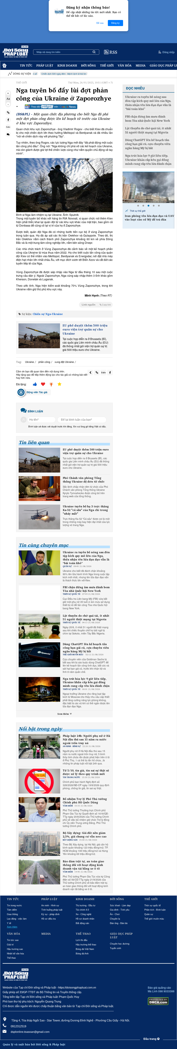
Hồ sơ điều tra (48, 918)
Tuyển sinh (115, 948)
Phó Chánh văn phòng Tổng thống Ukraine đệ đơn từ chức (84, 479)
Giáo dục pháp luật (121, 935)
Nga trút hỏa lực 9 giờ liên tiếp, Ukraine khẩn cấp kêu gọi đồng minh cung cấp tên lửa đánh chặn (86, 682)
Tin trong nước (14, 905)
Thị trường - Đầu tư (85, 905)
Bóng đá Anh (82, 953)
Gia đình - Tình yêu (119, 910)
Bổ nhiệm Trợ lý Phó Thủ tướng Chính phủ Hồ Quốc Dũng (85, 800)
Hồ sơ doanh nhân (85, 918)
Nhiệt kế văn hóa (15, 953)
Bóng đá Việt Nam (85, 949)
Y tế (9, 923)
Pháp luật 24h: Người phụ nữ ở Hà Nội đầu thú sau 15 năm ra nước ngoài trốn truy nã (86, 739)
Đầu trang (150, 1038)
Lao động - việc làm (17, 918)
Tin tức (26, 65)
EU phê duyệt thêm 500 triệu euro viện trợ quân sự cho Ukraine (85, 329)
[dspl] (4, 66)
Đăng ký (115, 23)
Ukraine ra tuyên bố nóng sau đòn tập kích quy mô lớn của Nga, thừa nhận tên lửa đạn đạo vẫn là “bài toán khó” (86, 557)
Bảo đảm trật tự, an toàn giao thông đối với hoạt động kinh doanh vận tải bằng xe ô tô (83, 865)
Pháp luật (44, 65)
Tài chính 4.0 (82, 910)
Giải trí (10, 944)
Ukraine (29, 362)
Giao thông (12, 914)
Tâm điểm (12, 910)
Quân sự (148, 914)
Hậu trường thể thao (86, 944)
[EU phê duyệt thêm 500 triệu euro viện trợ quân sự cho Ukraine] (39, 335)
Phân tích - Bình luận (155, 910)
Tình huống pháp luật (51, 910)
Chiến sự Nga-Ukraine (48, 314)
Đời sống (88, 65)
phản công (44, 362)
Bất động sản (82, 923)
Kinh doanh (67, 65)
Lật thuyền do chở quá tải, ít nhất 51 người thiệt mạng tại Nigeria (86, 617)
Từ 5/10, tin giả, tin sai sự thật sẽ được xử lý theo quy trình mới (86, 772)
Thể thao (11, 958)
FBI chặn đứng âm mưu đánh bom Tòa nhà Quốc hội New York (86, 589)
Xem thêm (63, 714)
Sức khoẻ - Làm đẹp (120, 905)
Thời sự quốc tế (152, 905)
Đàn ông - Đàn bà (118, 923)
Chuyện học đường (119, 943)
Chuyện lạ (115, 918)
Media (141, 65)
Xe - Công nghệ (83, 914)
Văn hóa (125, 65)
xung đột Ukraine (64, 362)
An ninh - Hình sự (50, 905)
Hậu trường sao (15, 949)
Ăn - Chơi (115, 914)
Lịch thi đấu (81, 940)
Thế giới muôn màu (154, 918)
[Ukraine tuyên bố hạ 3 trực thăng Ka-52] (39, 517)
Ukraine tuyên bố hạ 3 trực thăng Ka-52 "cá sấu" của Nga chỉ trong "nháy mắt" (86, 510)
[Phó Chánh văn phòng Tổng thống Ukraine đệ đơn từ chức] (39, 488)
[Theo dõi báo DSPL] (51, 106)
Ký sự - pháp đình (50, 914)
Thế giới (107, 65)
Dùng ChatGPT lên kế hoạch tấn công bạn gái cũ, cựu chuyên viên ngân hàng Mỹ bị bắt (86, 647)
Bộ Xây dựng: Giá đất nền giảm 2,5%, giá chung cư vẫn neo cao (84, 834)
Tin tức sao (12, 940)
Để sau (100, 23)
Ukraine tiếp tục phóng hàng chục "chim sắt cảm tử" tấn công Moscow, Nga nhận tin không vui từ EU (149, 221)
